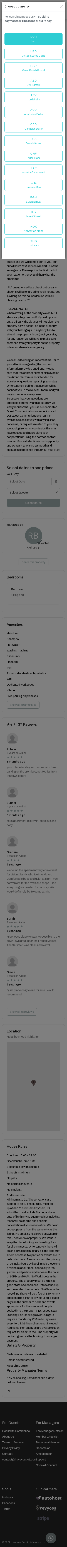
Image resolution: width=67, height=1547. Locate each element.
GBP (33, 68)
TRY (33, 97)
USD (33, 53)
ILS (33, 214)
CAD (33, 126)
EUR (33, 39)
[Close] (61, 6)
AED (33, 82)
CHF (34, 155)
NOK (33, 228)
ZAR (33, 170)
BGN (33, 199)
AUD (33, 112)
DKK (33, 141)
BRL (33, 185)
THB (33, 243)
